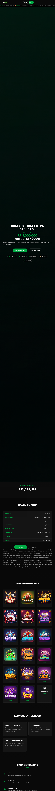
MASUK (25, 2)
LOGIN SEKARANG (20, 250)
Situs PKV (5, 550)
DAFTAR (31, 2)
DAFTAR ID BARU (35, 250)
